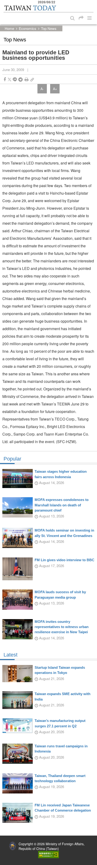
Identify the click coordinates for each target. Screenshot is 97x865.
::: (5, 2)
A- (42, 88)
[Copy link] (32, 79)
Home (9, 28)
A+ (55, 88)
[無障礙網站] (48, 854)
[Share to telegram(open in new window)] (20, 79)
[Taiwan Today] (30, 7)
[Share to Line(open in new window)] (15, 79)
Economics (27, 28)
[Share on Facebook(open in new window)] (4, 79)
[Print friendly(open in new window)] (26, 79)
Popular (12, 459)
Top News (49, 28)
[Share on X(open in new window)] (9, 79)
